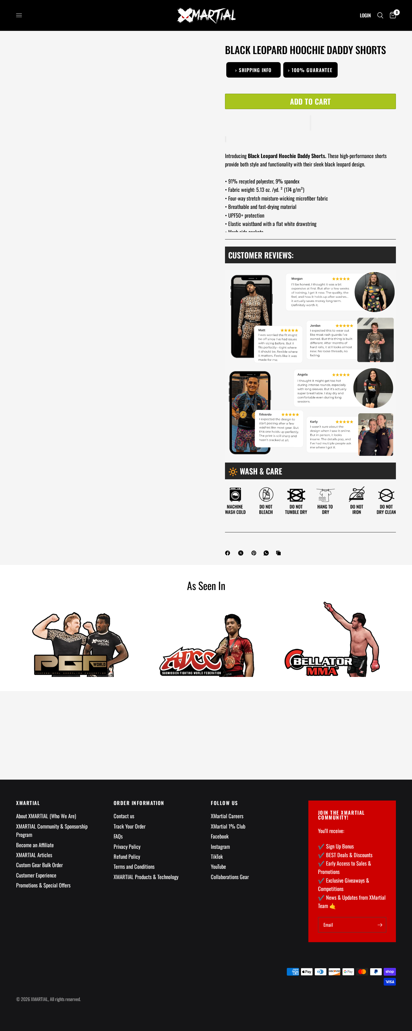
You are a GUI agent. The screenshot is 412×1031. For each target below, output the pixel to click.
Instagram (220, 846)
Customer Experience (36, 875)
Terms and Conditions (134, 866)
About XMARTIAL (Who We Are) (46, 816)
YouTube (218, 866)
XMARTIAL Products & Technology (146, 877)
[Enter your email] (379, 925)
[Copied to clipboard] (280, 553)
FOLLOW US (224, 803)
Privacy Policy (127, 846)
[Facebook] (229, 553)
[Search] (380, 15)
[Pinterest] (255, 553)
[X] (242, 553)
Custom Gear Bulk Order (39, 865)
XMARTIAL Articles (34, 855)
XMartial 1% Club (228, 826)
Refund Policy (127, 856)
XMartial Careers (227, 816)
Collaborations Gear (230, 877)
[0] (391, 15)
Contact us (124, 816)
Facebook (220, 836)
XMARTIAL (28, 803)
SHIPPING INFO (253, 69)
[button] (310, 123)
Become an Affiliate (35, 845)
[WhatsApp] (267, 553)
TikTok (217, 856)
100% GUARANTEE (310, 69)
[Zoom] (192, 57)
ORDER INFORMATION (139, 803)
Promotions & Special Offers (43, 885)
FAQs (118, 836)
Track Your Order (129, 826)
